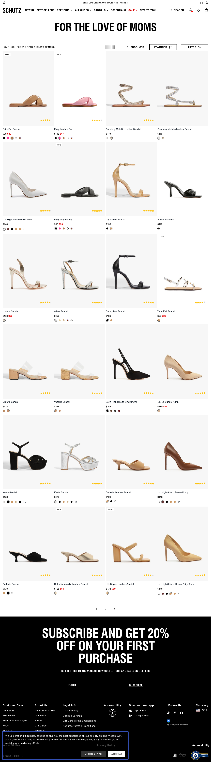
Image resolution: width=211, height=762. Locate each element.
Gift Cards (40, 725)
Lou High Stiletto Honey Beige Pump (176, 584)
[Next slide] (207, 3)
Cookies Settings (72, 716)
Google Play (142, 715)
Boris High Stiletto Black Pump (121, 402)
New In (29, 10)
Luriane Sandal (10, 311)
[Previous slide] (4, 3)
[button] (176, 10)
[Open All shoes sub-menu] (90, 10)
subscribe (136, 685)
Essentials (118, 10)
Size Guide (9, 715)
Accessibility (200, 745)
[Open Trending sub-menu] (71, 10)
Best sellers (45, 10)
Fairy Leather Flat (63, 129)
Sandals (100, 10)
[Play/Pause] (201, 3)
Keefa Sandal (10, 492)
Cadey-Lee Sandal (115, 219)
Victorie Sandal (10, 402)
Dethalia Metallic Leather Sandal (71, 584)
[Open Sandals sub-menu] (107, 10)
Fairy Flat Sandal (11, 129)
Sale (131, 10)
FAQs (6, 725)
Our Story (40, 715)
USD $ (203, 710)
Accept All (116, 753)
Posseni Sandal (165, 219)
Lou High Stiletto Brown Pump (172, 492)
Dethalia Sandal (11, 584)
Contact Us (9, 710)
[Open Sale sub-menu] (136, 10)
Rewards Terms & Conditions (79, 726)
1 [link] (96, 608)
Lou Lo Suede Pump (168, 402)
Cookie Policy (70, 710)
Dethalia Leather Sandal (118, 492)
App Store (140, 710)
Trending (63, 10)
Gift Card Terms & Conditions (79, 721)
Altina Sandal (61, 311)
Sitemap (7, 730)
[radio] (108, 47)
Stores (38, 720)
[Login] (191, 10)
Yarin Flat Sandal (166, 311)
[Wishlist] (198, 10)
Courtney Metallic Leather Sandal (123, 129)
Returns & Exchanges (15, 720)
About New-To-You (45, 710)
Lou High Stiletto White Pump (18, 219)
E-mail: (72, 685)
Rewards (40, 730)
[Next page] (114, 609)
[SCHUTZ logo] (12, 10)
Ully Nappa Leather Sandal (120, 584)
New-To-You (148, 10)
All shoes (82, 10)
